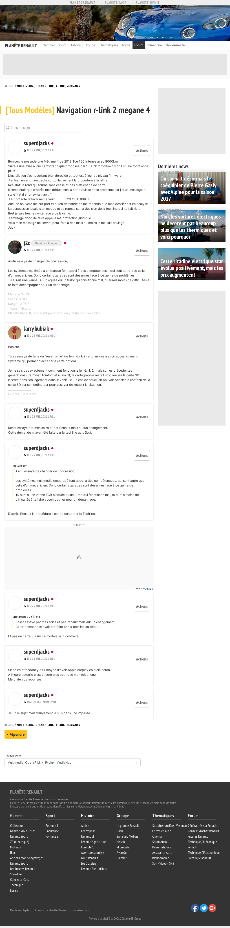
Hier (12, 852)
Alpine (85, 825)
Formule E (52, 836)
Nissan (121, 841)
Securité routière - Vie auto (169, 825)
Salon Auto (159, 841)
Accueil (9, 86)
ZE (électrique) (19, 841)
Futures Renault (198, 836)
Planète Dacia (115, 2)
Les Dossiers (89, 863)
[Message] (25, 150)
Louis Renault (89, 858)
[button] (15, 147)
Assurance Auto (162, 852)
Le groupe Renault (128, 825)
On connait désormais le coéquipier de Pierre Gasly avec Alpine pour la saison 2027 (188, 188)
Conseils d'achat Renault (203, 831)
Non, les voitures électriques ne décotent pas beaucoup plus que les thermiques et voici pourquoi (190, 226)
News (126, 45)
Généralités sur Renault (203, 825)
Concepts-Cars (19, 879)
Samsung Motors (127, 836)
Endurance (52, 831)
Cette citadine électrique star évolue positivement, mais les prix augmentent (191, 267)
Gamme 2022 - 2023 (22, 831)
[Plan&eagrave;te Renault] (26, 791)
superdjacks (37, 143)
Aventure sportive (92, 852)
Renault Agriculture (93, 841)
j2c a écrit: (20, 466)
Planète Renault (82, 2)
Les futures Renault (22, 868)
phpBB (106, 919)
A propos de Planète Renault (51, 910)
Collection (17, 825)
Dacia (120, 831)
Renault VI (87, 836)
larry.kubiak (36, 328)
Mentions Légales (20, 910)
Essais (14, 890)
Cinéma (157, 836)
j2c (27, 243)
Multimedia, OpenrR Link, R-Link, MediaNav (48, 86)
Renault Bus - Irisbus (94, 868)
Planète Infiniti (148, 2)
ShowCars (16, 874)
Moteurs (15, 847)
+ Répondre (16, 734)
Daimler (121, 858)
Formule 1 (52, 825)
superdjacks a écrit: (27, 617)
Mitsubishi (123, 847)
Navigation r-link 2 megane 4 (77, 110)
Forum (138, 45)
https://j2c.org (20, 308)
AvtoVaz (122, 852)
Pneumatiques (161, 847)
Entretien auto (161, 831)
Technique (16, 885)
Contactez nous (80, 910)
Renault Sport (19, 836)
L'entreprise (88, 831)
